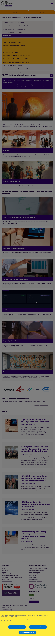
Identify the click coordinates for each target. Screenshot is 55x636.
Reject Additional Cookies (17, 627)
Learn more (4, 622)
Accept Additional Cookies (38, 627)
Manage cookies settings (27, 632)
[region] (27, 623)
